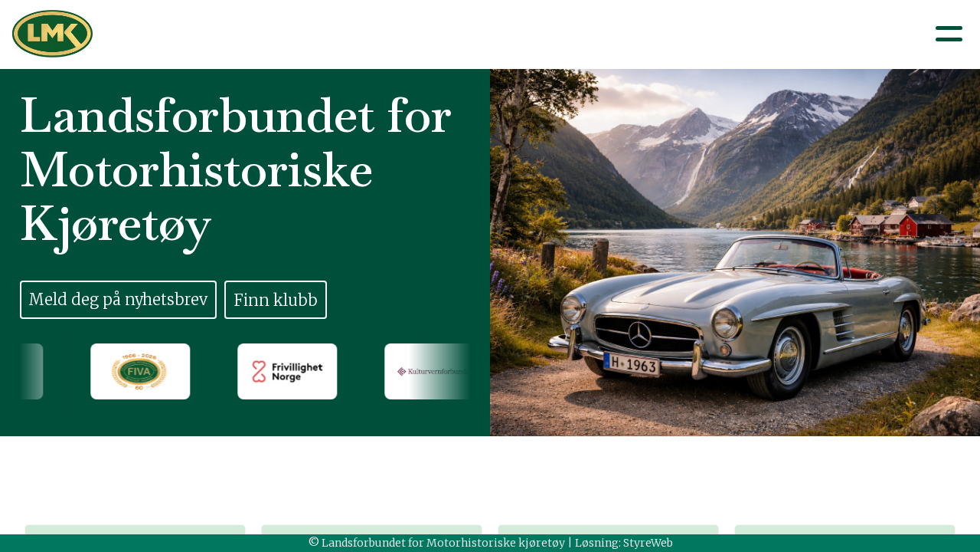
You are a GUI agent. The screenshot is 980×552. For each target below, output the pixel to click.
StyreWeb (648, 543)
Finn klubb (276, 300)
